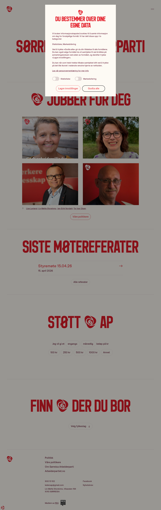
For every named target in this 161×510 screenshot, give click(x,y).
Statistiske (65, 79)
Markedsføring (89, 79)
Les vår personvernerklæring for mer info (70, 70)
